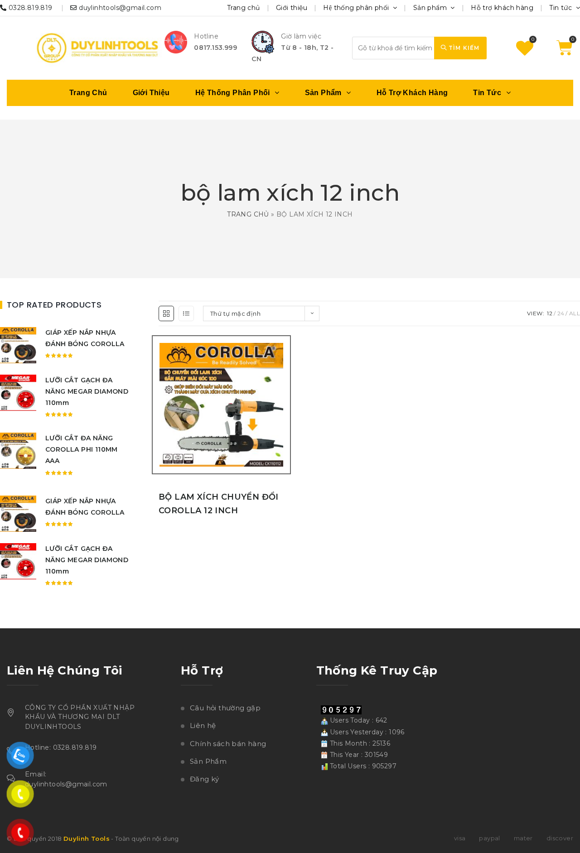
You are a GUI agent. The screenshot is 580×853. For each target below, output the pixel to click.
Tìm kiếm (463, 47)
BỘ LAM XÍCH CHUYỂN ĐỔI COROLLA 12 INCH (219, 504)
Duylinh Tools (86, 838)
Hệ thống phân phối (357, 8)
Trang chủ (243, 8)
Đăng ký (204, 779)
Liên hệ (203, 725)
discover (559, 838)
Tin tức (561, 8)
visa (460, 838)
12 (549, 313)
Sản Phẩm (208, 761)
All (574, 313)
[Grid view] (166, 313)
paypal (489, 838)
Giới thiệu (291, 8)
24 (561, 313)
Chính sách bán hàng (228, 743)
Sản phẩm (431, 8)
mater (523, 838)
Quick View (285, 417)
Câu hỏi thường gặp (225, 708)
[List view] (186, 313)
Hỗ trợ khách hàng (502, 8)
